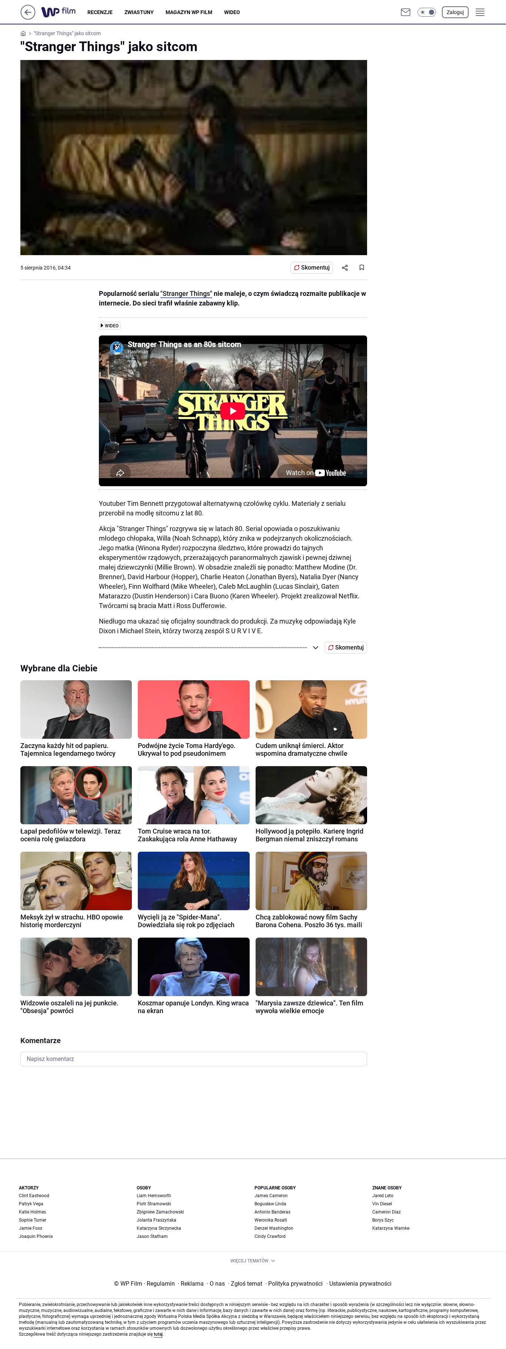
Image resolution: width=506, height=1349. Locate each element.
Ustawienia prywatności (359, 1283)
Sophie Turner (32, 1220)
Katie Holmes (32, 1212)
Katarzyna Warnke (390, 1228)
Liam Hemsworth (154, 1195)
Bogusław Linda (270, 1203)
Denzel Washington (273, 1228)
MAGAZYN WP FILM (189, 12)
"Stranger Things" (186, 293)
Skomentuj (315, 267)
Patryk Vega (31, 1203)
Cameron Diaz (386, 1212)
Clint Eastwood (34, 1195)
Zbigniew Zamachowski (160, 1212)
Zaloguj (455, 12)
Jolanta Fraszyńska (156, 1220)
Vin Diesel (382, 1203)
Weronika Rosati (270, 1220)
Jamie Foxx (30, 1228)
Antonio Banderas (272, 1212)
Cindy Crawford (270, 1236)
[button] (426, 12)
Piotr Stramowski (154, 1203)
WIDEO (232, 12)
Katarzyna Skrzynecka (159, 1228)
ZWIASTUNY (139, 12)
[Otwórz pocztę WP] (406, 12)
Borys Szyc (383, 1220)
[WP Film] (64, 12)
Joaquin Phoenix (36, 1236)
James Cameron (271, 1195)
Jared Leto (382, 1195)
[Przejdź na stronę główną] (28, 17)
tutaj (158, 1334)
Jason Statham (152, 1236)
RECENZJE (100, 12)
